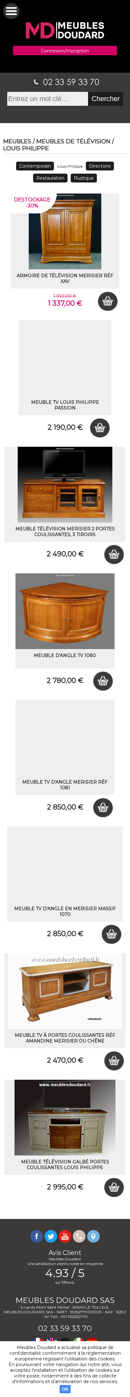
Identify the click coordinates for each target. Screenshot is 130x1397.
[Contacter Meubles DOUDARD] (65, 82)
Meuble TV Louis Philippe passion (65, 405)
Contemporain (35, 166)
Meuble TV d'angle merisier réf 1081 (65, 785)
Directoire (100, 166)
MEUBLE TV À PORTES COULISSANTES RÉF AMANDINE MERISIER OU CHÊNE (65, 1038)
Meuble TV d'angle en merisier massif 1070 (65, 911)
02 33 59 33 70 (65, 1328)
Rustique (84, 178)
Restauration (50, 178)
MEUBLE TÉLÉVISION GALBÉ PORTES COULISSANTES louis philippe (65, 1164)
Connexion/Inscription (65, 51)
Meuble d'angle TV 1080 (65, 655)
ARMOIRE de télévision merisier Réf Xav (65, 278)
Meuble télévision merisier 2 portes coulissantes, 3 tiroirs (65, 531)
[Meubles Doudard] (65, 30)
